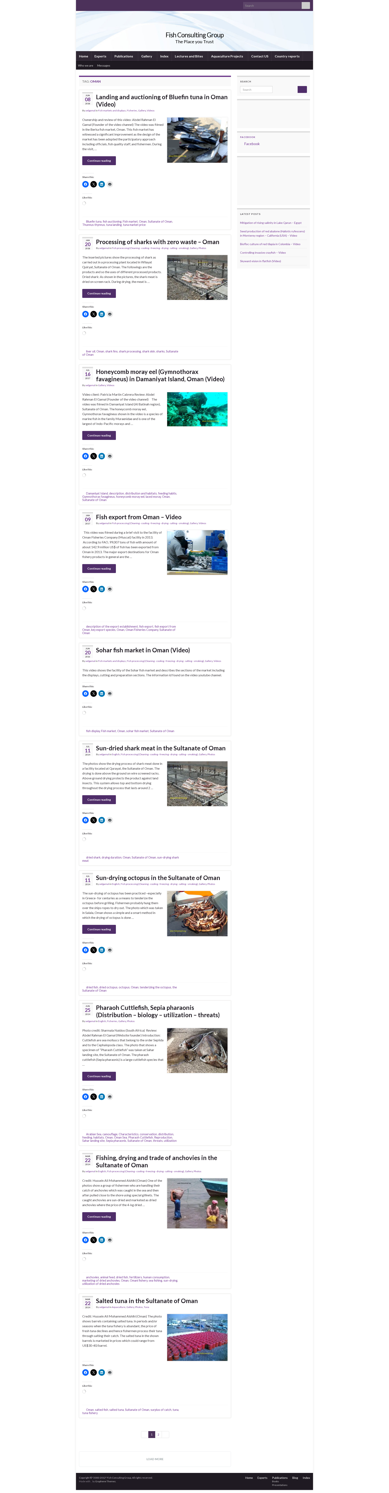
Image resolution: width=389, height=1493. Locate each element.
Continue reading (99, 160)
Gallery (147, 56)
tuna (175, 1409)
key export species (103, 629)
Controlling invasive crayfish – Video (263, 252)
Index (164, 56)
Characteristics (129, 1134)
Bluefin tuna (94, 221)
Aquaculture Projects (227, 56)
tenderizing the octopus (155, 987)
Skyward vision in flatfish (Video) (260, 261)
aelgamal (90, 110)
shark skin (148, 351)
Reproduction (163, 1137)
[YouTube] (94, 4)
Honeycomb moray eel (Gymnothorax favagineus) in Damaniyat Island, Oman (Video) (160, 375)
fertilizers (135, 1277)
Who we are (85, 65)
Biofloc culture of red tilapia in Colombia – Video (270, 244)
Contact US (259, 56)
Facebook (247, 137)
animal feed (107, 1277)
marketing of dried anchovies (101, 1280)
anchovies (92, 1277)
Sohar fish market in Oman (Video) (143, 650)
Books (275, 1481)
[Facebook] (87, 4)
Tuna (146, 1307)
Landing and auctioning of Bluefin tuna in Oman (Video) (162, 100)
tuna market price (134, 224)
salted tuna (116, 1409)
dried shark (93, 857)
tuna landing (114, 224)
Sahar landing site (93, 1140)
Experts (100, 56)
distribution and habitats (141, 493)
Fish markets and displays (112, 110)
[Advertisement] (260, 180)
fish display (93, 731)
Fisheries (132, 110)
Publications (124, 56)
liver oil (90, 351)
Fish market (130, 221)
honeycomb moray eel (130, 496)
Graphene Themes (105, 1481)
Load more (155, 1459)
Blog (295, 1477)
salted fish (101, 1409)
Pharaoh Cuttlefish (140, 1137)
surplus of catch (161, 1409)
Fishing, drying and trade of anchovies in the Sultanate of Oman (156, 1161)
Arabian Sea (93, 1134)
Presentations (279, 1485)
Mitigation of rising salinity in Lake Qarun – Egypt (271, 222)
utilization (170, 1140)
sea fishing (155, 1280)
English (116, 754)
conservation (148, 1134)
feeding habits (167, 493)
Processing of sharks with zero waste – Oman (157, 241)
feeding (87, 1137)
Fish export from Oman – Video (139, 516)
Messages (104, 65)
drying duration (112, 857)
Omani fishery (138, 1280)
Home (83, 56)
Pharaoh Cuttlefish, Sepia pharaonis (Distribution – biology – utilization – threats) (158, 1011)
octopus (124, 987)
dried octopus (108, 987)
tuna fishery (90, 1413)
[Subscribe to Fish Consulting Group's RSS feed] (81, 4)
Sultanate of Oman (160, 221)
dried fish (92, 987)
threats (158, 1140)
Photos (202, 248)
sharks (160, 351)
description (116, 493)
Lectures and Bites (189, 56)
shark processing (130, 351)
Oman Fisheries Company (142, 629)
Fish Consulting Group (195, 35)
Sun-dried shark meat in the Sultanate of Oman (161, 748)
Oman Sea (120, 1137)
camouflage (110, 1134)
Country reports (287, 56)
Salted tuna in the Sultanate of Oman (147, 1300)
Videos (151, 110)
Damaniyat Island (97, 493)
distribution (165, 1134)
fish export (146, 626)
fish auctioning (112, 221)
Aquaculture (118, 1307)
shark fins (111, 351)
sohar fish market (137, 731)
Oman (143, 221)
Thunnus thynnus (93, 224)
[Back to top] (380, 1484)
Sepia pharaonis (116, 1140)
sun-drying (170, 1280)
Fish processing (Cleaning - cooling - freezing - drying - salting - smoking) (150, 248)
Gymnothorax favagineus (98, 496)
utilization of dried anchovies (101, 1283)
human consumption (156, 1277)
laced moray (153, 496)
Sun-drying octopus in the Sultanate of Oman (158, 877)
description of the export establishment (112, 626)
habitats (98, 1137)
